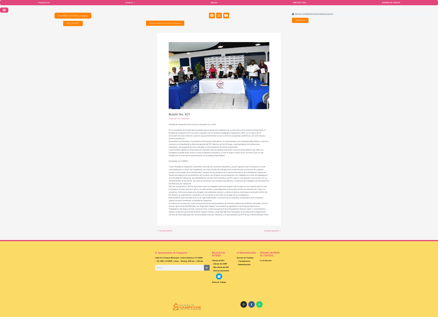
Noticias (214, 3)
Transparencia (44, 3)
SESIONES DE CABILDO (391, 3)
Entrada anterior (165, 231)
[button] (4, 10)
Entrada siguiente (272, 231)
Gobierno (129, 3)
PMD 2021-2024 (299, 3)
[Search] (207, 268)
